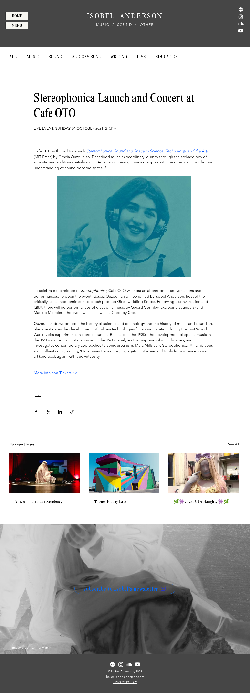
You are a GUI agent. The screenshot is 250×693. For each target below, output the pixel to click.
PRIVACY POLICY (125, 682)
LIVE (141, 56)
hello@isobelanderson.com (125, 677)
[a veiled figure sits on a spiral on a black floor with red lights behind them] (44, 473)
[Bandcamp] (241, 9)
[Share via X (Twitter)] (48, 411)
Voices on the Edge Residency (38, 501)
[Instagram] (241, 17)
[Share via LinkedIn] (60, 411)
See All (233, 444)
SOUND (124, 24)
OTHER (147, 24)
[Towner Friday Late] (124, 473)
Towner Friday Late (110, 501)
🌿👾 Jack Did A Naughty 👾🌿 (201, 501)
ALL (13, 56)
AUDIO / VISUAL (86, 56)
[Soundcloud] (241, 24)
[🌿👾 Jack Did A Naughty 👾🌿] (203, 473)
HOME (17, 16)
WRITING (118, 56)
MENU (17, 25)
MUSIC (103, 24)
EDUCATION (167, 56)
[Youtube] (241, 31)
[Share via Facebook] (36, 411)
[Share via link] (72, 411)
